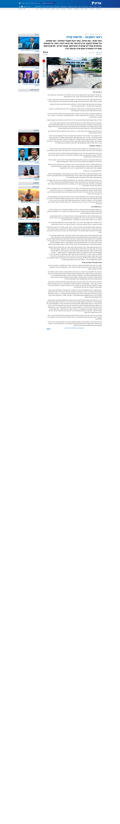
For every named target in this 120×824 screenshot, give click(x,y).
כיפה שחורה (91, 8)
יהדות (44, 6)
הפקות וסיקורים (38, 6)
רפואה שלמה (76, 8)
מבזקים (95, 6)
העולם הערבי (69, 8)
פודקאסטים (70, 6)
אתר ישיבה (48, 8)
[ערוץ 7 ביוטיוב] (22, 7)
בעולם (75, 6)
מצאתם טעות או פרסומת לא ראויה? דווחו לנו (74, 328)
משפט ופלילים (64, 6)
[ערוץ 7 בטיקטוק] (19, 7)
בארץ (80, 6)
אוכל (48, 6)
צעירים (82, 8)
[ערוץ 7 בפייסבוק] (27, 7)
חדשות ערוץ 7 (95, 3)
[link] (28, 51)
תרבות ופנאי (62, 8)
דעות (51, 6)
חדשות (99, 6)
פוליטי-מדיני (85, 6)
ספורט (57, 8)
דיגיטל (86, 8)
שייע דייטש (98, 54)
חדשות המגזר (98, 8)
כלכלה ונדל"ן (56, 6)
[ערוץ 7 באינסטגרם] (24, 7)
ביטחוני (90, 6)
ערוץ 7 (101, 34)
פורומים (53, 8)
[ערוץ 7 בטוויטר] (29, 7)
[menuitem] (100, 7)
